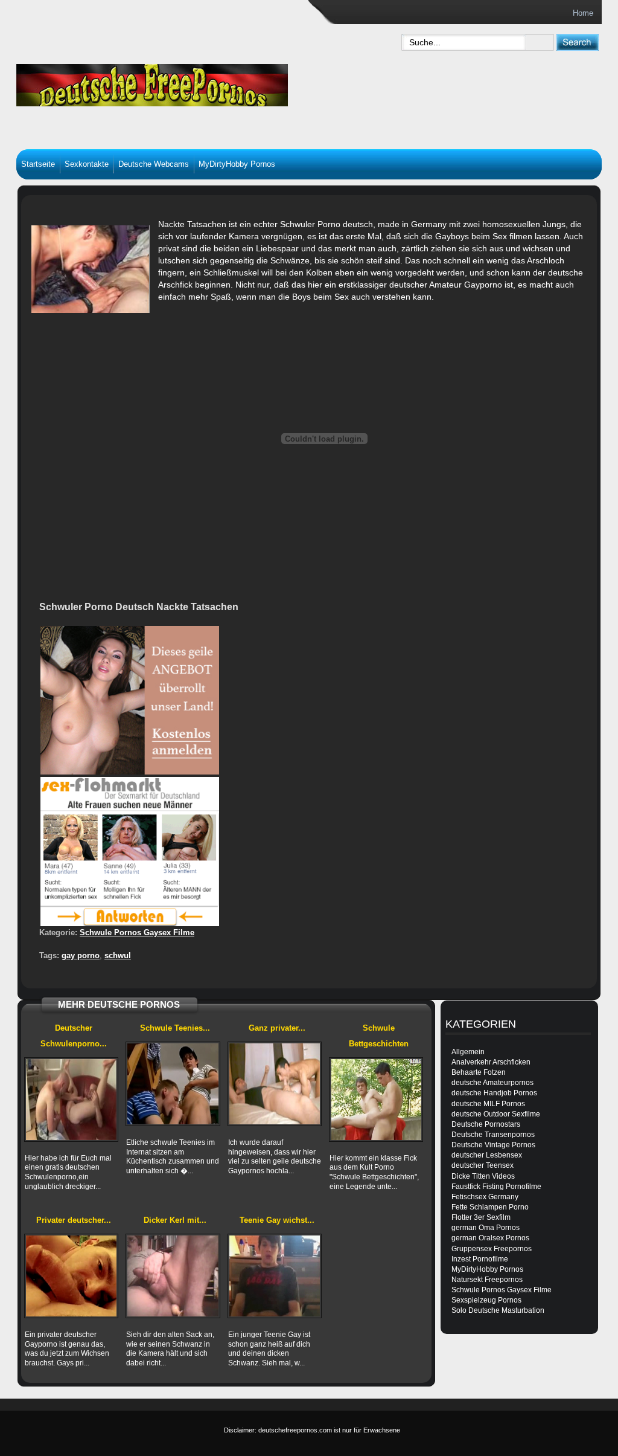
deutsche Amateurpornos (492, 1082)
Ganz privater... (277, 1027)
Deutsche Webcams (153, 164)
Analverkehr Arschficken (490, 1062)
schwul (117, 955)
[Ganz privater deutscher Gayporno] (275, 1084)
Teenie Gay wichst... (277, 1220)
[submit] (577, 42)
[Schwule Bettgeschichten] (376, 1099)
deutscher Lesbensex (486, 1155)
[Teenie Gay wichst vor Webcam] (275, 1276)
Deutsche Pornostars (485, 1124)
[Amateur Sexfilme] (192, 82)
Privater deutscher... (73, 1220)
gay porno (81, 955)
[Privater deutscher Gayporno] (71, 1276)
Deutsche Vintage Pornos (493, 1145)
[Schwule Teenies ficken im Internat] (173, 1084)
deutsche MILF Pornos (488, 1104)
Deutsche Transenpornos (493, 1134)
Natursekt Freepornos (487, 1279)
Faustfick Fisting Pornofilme (496, 1186)
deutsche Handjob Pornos (494, 1093)
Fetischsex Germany (484, 1197)
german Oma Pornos (485, 1227)
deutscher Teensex (482, 1165)
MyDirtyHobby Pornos (237, 164)
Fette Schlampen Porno (490, 1207)
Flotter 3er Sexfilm (481, 1217)
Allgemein (468, 1052)
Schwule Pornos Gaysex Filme (137, 932)
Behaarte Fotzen (478, 1072)
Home (583, 13)
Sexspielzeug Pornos (486, 1300)
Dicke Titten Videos (483, 1176)
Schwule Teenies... (175, 1027)
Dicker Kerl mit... (175, 1220)
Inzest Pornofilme (479, 1259)
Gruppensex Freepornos (491, 1249)
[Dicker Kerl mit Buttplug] (173, 1276)
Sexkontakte (87, 164)
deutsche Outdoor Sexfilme (495, 1114)
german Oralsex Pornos (490, 1238)
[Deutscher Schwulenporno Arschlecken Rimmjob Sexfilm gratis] (71, 1099)
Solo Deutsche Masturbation (497, 1310)
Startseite (38, 164)
